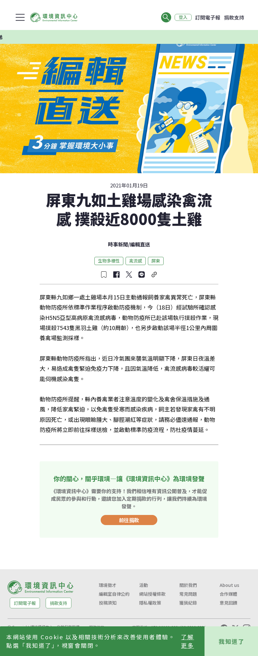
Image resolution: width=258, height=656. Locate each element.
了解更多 (187, 641)
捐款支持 (234, 17)
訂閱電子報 (207, 17)
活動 (143, 585)
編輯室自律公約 (114, 594)
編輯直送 (140, 244)
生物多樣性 (109, 260)
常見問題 (188, 594)
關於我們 (188, 585)
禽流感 (135, 260)
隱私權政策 (150, 603)
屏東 (155, 260)
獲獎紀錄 (188, 603)
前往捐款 (129, 520)
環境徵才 (107, 585)
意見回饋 (228, 603)
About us (229, 585)
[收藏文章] (104, 274)
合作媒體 (228, 594)
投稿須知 (107, 603)
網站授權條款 (152, 594)
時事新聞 (118, 244)
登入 (183, 17)
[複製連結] (154, 274)
